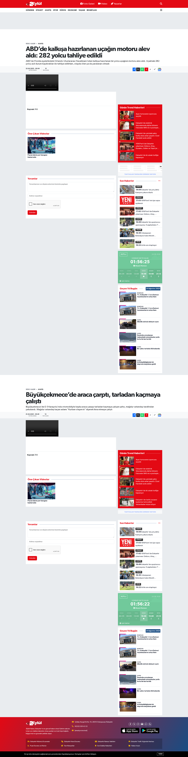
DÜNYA (63, 10)
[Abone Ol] (159, 69)
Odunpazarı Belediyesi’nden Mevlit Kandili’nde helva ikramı (145, 234)
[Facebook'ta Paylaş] (134, 69)
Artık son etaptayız (146, 245)
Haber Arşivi (135, 746)
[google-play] (150, 730)
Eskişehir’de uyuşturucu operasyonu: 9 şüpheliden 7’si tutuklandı (147, 223)
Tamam (160, 754)
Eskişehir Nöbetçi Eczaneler (40, 741)
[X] (134, 724)
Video (104, 4)
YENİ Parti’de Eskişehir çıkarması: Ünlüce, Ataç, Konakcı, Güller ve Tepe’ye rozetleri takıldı (147, 213)
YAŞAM (82, 10)
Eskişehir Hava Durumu (72, 741)
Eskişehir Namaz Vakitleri (106, 741)
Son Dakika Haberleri (104, 746)
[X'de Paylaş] (138, 69)
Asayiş (40, 43)
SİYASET (39, 10)
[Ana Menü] (161, 10)
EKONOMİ (72, 10)
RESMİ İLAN (92, 10)
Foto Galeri (88, 4)
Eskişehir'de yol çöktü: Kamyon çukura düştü (147, 191)
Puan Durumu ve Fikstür (38, 746)
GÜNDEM (30, 10)
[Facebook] (130, 724)
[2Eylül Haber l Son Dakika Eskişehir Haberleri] (34, 4)
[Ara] (161, 4)
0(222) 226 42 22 (81, 726)
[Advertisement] (94, 20)
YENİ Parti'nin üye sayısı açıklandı (147, 202)
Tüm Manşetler (69, 746)
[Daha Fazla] (146, 69)
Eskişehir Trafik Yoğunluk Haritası (142, 741)
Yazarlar (118, 4)
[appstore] (130, 730)
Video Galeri (30, 43)
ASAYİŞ (48, 10)
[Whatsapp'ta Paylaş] (142, 69)
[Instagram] (138, 724)
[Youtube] (142, 724)
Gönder (32, 212)
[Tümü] (159, 181)
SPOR (55, 10)
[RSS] (150, 724)
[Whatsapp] (146, 724)
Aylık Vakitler (125, 281)
